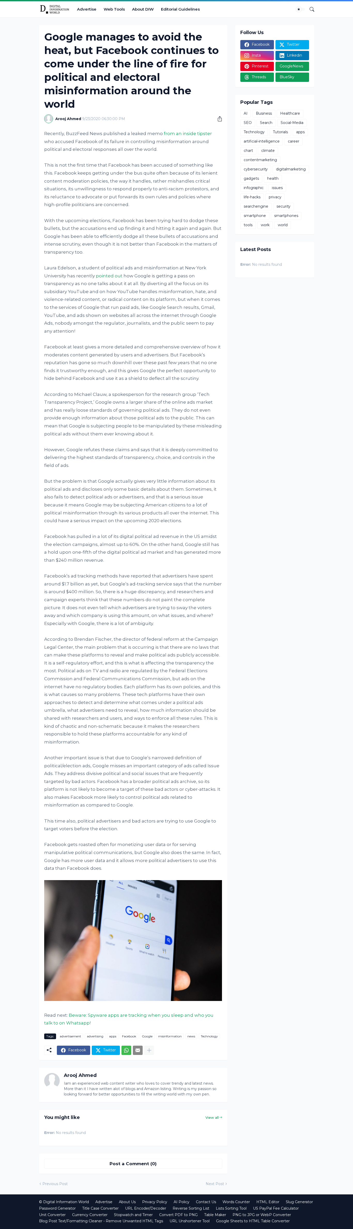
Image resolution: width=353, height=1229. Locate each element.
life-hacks (252, 197)
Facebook (129, 1036)
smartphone (255, 215)
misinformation (170, 1036)
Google (147, 1036)
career (293, 141)
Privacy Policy (154, 1202)
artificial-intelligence (262, 141)
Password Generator (57, 1208)
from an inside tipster (188, 133)
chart (248, 150)
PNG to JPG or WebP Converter (262, 1214)
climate (268, 150)
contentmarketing (260, 160)
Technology (209, 1036)
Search (266, 122)
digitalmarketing (291, 169)
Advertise (86, 9)
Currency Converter (90, 1214)
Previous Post (55, 1183)
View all (212, 1117)
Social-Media (292, 122)
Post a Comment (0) (133, 1163)
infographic (254, 187)
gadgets (251, 178)
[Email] (138, 1050)
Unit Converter (52, 1214)
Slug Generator (299, 1202)
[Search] (309, 9)
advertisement (70, 1036)
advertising (95, 1036)
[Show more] (149, 1050)
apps (112, 1036)
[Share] (217, 118)
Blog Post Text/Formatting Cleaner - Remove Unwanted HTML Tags (101, 1221)
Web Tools (114, 9)
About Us (127, 1202)
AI (246, 113)
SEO (248, 122)
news (191, 1036)
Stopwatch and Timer (133, 1214)
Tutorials (280, 132)
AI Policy (181, 1202)
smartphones (286, 215)
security (283, 206)
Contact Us (206, 1202)
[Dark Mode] (300, 9)
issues (277, 187)
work (265, 225)
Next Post (215, 1183)
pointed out (109, 275)
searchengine (256, 206)
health (273, 178)
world (283, 225)
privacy (275, 197)
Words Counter (236, 1202)
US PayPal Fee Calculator (276, 1208)
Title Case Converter (100, 1208)
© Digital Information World (64, 1202)
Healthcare (290, 113)
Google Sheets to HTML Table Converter (253, 1221)
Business (264, 113)
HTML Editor (267, 1202)
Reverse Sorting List (191, 1208)
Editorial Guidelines (180, 9)
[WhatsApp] (126, 1050)
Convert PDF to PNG (178, 1214)
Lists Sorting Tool (231, 1208)
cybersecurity (256, 169)
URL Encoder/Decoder (145, 1208)
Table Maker (215, 1214)
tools (248, 225)
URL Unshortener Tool (190, 1221)
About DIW (143, 9)
